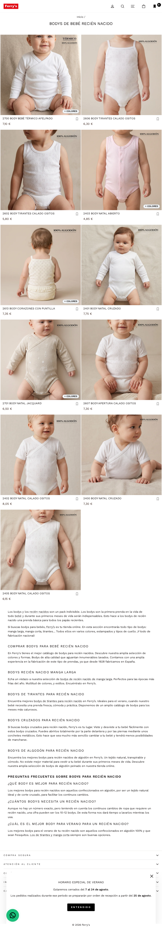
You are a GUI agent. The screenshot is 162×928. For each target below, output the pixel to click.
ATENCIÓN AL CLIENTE (22, 864)
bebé (18, 616)
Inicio (80, 16)
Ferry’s (50, 627)
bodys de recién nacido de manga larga (86, 679)
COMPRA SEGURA (17, 855)
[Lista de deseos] (77, 119)
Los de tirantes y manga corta (49, 835)
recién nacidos (39, 611)
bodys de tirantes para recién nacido (58, 701)
